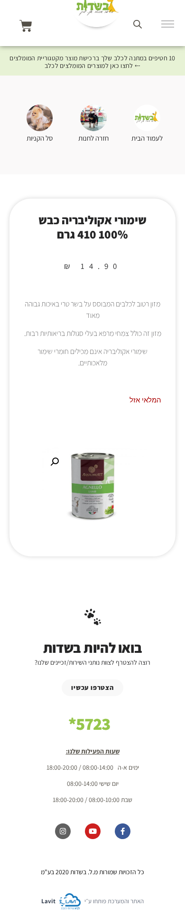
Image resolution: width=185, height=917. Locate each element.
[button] (54, 461)
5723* (89, 723)
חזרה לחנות (93, 138)
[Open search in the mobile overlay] (137, 24)
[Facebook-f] (122, 831)
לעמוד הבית (147, 138)
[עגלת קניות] (26, 26)
